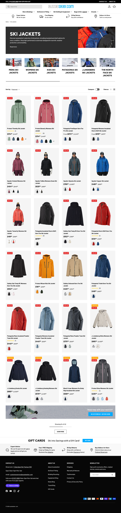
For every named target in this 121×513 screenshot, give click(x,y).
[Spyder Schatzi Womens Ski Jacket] (18, 163)
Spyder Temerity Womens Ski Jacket (16, 232)
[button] (114, 6)
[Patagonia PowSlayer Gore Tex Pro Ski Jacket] (74, 111)
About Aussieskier (54, 467)
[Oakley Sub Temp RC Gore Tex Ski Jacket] (74, 214)
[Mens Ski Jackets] (14, 62)
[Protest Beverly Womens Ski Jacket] (46, 111)
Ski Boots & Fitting (43, 12)
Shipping (69, 467)
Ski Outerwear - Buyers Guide (100, 414)
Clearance (76, 452)
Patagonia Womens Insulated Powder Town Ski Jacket (44, 337)
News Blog (51, 482)
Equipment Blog (53, 478)
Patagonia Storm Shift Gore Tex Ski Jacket (102, 232)
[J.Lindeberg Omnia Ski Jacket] (18, 371)
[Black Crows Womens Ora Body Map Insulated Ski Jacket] (74, 371)
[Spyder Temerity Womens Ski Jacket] (18, 214)
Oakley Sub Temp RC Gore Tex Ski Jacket (74, 232)
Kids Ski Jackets (51, 71)
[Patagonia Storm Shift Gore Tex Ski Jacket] (103, 214)
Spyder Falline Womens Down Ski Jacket (46, 182)
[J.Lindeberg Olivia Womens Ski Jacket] (103, 318)
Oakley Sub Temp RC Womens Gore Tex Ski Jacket (16, 285)
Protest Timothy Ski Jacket (16, 128)
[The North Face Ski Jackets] (107, 62)
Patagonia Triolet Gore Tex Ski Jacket (101, 285)
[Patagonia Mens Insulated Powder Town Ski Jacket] (18, 318)
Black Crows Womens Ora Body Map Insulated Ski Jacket (73, 389)
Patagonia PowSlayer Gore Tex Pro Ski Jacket (73, 130)
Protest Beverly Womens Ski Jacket (44, 130)
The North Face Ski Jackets (107, 73)
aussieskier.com (14, 506)
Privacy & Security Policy (75, 482)
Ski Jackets (13, 22)
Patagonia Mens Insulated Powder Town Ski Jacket (18, 337)
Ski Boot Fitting (53, 470)
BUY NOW (87, 440)
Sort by (8, 89)
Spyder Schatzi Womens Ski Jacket (16, 182)
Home (7, 22)
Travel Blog (51, 485)
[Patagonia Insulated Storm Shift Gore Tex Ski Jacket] (46, 214)
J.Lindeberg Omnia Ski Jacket (17, 388)
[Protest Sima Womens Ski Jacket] (103, 371)
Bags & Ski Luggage (80, 12)
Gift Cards (51, 489)
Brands (93, 12)
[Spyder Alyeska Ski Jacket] (74, 163)
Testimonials (71, 474)
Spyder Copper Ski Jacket (100, 181)
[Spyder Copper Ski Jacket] (103, 163)
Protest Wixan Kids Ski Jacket (45, 283)
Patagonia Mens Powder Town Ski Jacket (74, 337)
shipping (50, 452)
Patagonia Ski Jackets (70, 71)
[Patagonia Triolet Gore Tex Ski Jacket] (103, 266)
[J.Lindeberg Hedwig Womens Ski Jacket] (46, 371)
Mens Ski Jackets (13, 71)
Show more (60, 431)
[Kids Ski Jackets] (51, 62)
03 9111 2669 (16, 478)
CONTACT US (103, 1)
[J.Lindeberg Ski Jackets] (89, 62)
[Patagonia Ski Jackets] (70, 62)
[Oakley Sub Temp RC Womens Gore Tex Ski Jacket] (18, 266)
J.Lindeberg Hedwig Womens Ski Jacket (46, 389)
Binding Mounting (53, 474)
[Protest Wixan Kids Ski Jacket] (46, 266)
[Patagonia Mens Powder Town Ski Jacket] (74, 318)
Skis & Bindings (27, 12)
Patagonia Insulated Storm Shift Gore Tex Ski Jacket (45, 232)
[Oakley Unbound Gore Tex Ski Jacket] (74, 266)
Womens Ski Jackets (32, 71)
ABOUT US (112, 1)
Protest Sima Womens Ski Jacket (102, 388)
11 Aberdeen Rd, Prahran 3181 (22, 467)
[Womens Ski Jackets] (32, 62)
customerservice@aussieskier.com (21, 474)
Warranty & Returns (73, 470)
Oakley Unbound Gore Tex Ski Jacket (72, 285)
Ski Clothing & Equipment (61, 12)
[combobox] (24, 7)
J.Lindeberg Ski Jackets (88, 71)
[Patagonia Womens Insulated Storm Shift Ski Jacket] (103, 111)
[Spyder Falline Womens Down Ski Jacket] (46, 163)
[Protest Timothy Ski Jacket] (18, 111)
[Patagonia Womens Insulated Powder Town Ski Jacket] (46, 318)
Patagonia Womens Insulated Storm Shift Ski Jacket (101, 130)
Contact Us (70, 478)
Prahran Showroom (101, 452)
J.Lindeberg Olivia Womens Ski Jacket (102, 337)
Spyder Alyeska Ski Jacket (72, 181)
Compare (91, 89)
